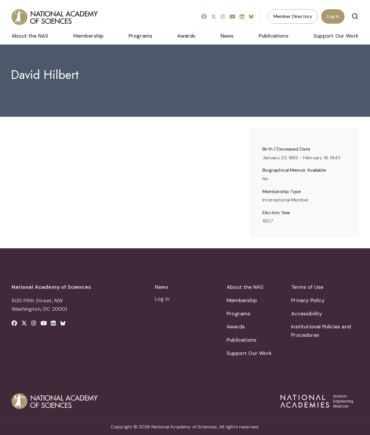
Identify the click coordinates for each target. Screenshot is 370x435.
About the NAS (30, 35)
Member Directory (292, 16)
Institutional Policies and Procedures (321, 330)
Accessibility (306, 313)
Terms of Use (307, 287)
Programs (140, 35)
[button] (355, 16)
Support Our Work (335, 35)
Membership (88, 35)
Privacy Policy (308, 300)
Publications (273, 35)
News (227, 35)
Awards (186, 35)
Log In (333, 16)
